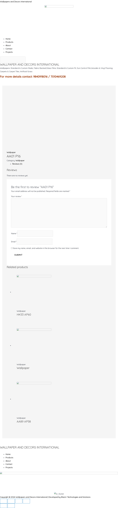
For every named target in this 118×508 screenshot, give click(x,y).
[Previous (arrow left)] (3, 505)
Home (8, 39)
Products (9, 42)
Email (14, 241)
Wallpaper (11, 152)
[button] (59, 35)
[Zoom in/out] (26, 501)
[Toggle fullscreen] (18, 501)
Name (14, 233)
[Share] (11, 501)
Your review (16, 196)
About (8, 45)
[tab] (61, 164)
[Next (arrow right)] (11, 505)
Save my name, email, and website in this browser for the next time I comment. (46, 248)
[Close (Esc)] (3, 501)
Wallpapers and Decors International (16, 1)
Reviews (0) (17, 164)
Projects (9, 52)
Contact (9, 49)
